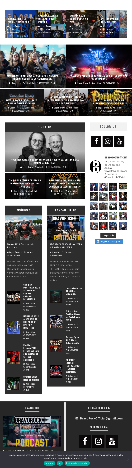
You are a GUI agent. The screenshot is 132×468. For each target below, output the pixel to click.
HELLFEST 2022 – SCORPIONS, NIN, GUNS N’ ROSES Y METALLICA (31, 322)
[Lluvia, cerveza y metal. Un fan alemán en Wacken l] (94, 216)
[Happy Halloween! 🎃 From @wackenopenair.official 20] (94, 187)
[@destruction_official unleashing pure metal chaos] (94, 196)
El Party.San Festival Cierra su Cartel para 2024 (73, 316)
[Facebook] (96, 141)
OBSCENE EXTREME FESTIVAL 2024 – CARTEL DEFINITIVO (73, 365)
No (59, 463)
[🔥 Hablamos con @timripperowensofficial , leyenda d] (123, 187)
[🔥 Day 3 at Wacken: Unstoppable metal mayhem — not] (113, 196)
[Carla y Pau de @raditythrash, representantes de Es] (123, 216)
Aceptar (49, 463)
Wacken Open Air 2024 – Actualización (72, 339)
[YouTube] (119, 141)
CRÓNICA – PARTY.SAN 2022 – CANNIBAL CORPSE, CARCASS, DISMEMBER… (31, 292)
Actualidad (29, 252)
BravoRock (56, 252)
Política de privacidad (77, 463)
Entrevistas (70, 252)
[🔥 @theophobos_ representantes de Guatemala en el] (123, 206)
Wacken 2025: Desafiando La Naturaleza (20, 246)
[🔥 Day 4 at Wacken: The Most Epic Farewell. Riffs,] (103, 196)
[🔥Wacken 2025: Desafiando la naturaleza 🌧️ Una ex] (113, 206)
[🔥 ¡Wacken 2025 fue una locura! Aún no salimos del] (103, 226)
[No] (128, 459)
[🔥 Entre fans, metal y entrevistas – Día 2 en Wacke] (94, 206)
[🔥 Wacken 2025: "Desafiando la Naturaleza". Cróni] (103, 206)
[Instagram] (108, 141)
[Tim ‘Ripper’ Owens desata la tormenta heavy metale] (113, 187)
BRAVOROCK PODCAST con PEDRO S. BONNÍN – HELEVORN (66, 246)
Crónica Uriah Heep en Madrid (31, 378)
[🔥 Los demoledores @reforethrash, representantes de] (103, 216)
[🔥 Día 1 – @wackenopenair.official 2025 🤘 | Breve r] (113, 216)
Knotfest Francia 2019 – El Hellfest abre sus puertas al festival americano (31, 352)
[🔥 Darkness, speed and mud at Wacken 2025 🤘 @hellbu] (123, 196)
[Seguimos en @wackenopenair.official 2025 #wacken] (113, 226)
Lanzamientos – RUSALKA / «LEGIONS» (74, 291)
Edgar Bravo (14, 252)
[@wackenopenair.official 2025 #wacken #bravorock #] (123, 226)
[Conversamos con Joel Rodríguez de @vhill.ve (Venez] (94, 226)
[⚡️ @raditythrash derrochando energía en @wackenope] (103, 187)
